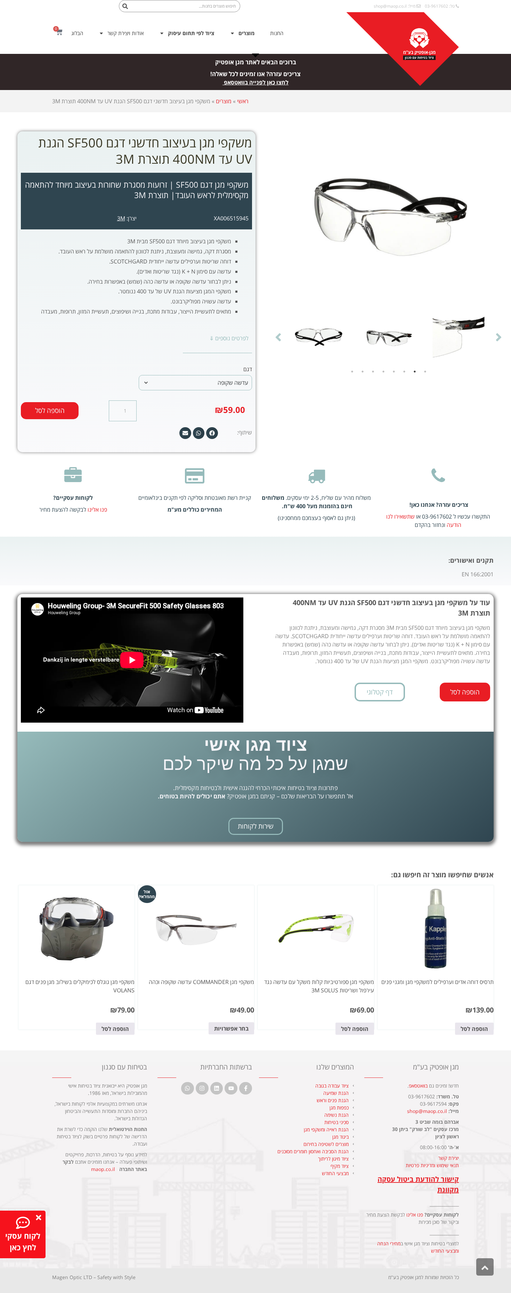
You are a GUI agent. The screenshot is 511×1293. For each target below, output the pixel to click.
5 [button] (383, 371)
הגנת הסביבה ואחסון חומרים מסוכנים (313, 1151)
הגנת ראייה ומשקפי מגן (326, 1129)
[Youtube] (96, 8)
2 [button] (414, 371)
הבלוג (77, 33)
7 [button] (362, 371)
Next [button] (278, 336)
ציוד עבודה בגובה (332, 1085)
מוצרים (224, 101)
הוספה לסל (50, 410)
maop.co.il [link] (103, 1169)
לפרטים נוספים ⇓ (229, 338)
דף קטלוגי (380, 692)
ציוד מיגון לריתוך (333, 1158)
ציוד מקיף (340, 1166)
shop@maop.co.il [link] (390, 6)
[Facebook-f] (109, 8)
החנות (276, 33)
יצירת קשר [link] (448, 1158)
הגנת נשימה (336, 1115)
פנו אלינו (97, 509)
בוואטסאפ (418, 1085)
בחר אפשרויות (231, 1028)
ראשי (243, 101)
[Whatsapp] (58, 8)
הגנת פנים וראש (333, 1100)
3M (121, 218)
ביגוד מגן (340, 1136)
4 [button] (393, 371)
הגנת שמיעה (336, 1093)
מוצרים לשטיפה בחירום (326, 1144)
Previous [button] (498, 336)
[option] (458, 337)
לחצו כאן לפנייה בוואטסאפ (256, 82)
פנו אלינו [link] (414, 1214)
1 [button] (425, 371)
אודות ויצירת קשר (125, 33)
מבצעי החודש (335, 1173)
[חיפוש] (125, 6)
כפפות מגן (339, 1107)
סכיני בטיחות (336, 1122)
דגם (247, 369)
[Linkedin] (84, 8)
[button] (212, 433)
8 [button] (352, 371)
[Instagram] (71, 8)
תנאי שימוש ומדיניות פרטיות (432, 1165)
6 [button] (373, 371)
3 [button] (404, 371)
